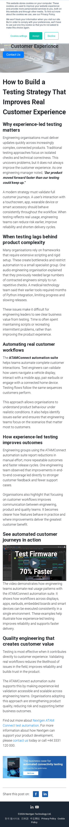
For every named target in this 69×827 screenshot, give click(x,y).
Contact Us (13, 54)
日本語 (25, 818)
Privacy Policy (48, 818)
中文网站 (35, 818)
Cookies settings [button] (18, 35)
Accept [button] (35, 35)
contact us (20, 740)
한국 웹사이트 (12, 818)
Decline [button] (51, 35)
